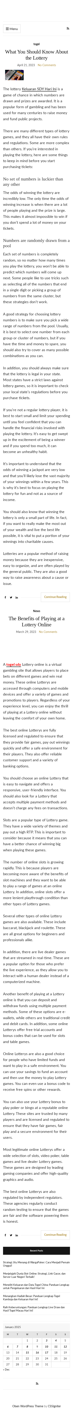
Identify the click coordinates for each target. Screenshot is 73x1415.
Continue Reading (55, 597)
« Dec (6, 1369)
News (36, 611)
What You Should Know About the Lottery (36, 55)
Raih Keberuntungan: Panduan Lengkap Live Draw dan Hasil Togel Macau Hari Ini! (34, 1309)
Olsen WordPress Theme (27, 1406)
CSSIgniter (54, 1406)
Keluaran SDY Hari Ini (39, 89)
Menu (13, 29)
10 (46, 1347)
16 (37, 1353)
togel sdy (13, 665)
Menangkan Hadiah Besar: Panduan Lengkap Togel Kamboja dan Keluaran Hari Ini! (31, 1298)
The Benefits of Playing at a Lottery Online (37, 622)
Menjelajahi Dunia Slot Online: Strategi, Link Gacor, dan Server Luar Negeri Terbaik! (34, 1275)
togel (36, 44)
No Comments (47, 65)
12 (65, 1347)
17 (46, 1353)
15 (27, 1353)
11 (56, 1347)
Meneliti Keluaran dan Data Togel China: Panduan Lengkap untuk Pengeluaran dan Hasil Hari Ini (36, 1287)
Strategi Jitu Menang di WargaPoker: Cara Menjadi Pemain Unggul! (36, 1264)
